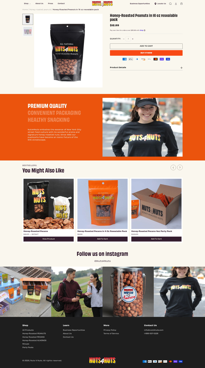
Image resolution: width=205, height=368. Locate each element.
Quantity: (115, 39)
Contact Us (68, 337)
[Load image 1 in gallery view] (27, 19)
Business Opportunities (74, 330)
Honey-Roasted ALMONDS (34, 340)
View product (48, 239)
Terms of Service (111, 333)
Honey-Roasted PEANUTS (34, 333)
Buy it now (146, 53)
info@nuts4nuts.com (153, 330)
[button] (170, 3)
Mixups (25, 344)
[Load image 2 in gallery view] (27, 31)
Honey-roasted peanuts (40, 10)
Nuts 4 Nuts (36, 360)
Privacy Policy (110, 330)
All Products (28, 330)
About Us (67, 333)
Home (25, 10)
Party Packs (27, 347)
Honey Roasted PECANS (33, 337)
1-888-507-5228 (151, 333)
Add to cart (146, 46)
